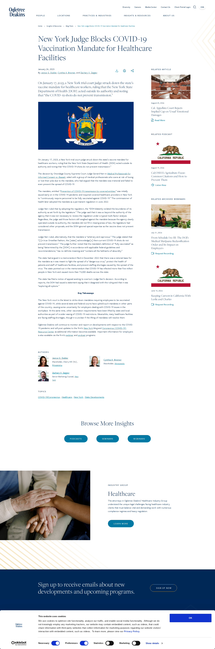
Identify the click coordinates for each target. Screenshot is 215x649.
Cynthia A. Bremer (66, 72)
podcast (81, 335)
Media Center (151, 7)
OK (190, 618)
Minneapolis (120, 363)
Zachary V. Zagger (88, 72)
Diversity (126, 7)
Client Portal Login (182, 7)
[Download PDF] (117, 70)
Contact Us (165, 7)
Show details (152, 643)
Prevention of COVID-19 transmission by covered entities (88, 191)
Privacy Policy (132, 631)
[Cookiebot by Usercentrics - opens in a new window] (19, 643)
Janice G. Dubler (49, 72)
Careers (137, 7)
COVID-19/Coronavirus (49, 397)
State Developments (94, 397)
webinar (69, 335)
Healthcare (67, 397)
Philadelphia (57, 365)
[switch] (84, 643)
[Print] (124, 70)
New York (88, 328)
